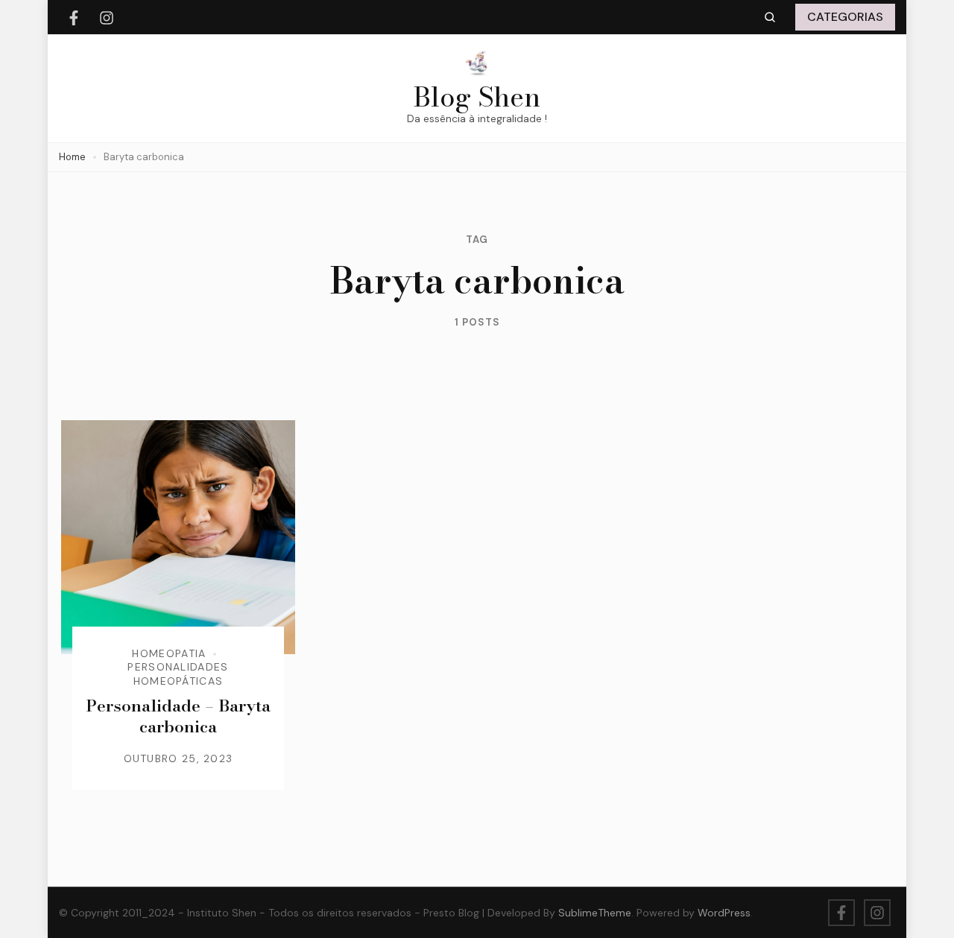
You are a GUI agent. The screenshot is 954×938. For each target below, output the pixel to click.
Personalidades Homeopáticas (177, 673)
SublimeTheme (594, 912)
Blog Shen (477, 96)
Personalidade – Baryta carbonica (178, 716)
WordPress (724, 912)
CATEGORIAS (845, 17)
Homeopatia (169, 653)
